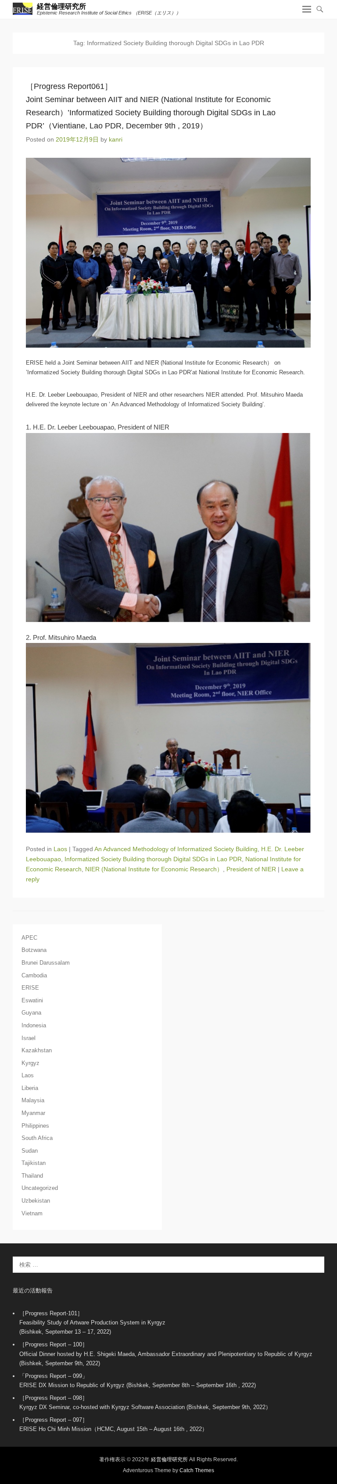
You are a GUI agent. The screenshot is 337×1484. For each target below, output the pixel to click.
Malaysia (33, 1100)
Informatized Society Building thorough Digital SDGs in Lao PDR (153, 859)
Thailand (32, 1175)
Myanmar (33, 1113)
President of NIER (251, 869)
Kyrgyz (30, 1063)
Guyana (31, 1012)
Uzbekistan (36, 1200)
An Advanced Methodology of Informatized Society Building (176, 848)
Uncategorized (40, 1188)
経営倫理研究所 (61, 6)
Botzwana (34, 950)
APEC (29, 937)
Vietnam (32, 1213)
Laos (60, 848)
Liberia (30, 1088)
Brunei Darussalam (46, 962)
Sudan (30, 1150)
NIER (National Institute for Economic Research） (154, 869)
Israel (29, 1038)
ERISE (30, 987)
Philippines (35, 1125)
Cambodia (34, 975)
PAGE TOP (321, 1431)
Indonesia (34, 1025)
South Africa (37, 1138)
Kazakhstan (37, 1050)
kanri (115, 139)
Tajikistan (34, 1163)
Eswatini (32, 1000)
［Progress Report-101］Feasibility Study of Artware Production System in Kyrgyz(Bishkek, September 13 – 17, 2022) (92, 1322)
